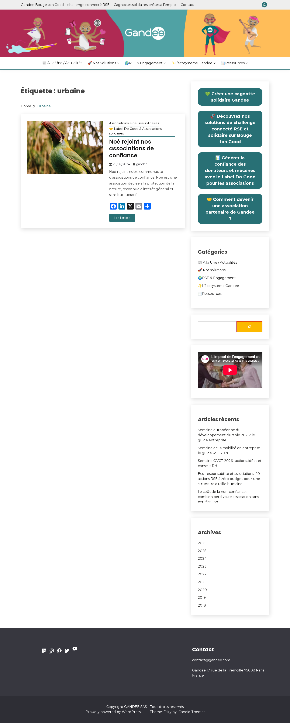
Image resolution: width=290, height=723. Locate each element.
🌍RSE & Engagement (144, 63)
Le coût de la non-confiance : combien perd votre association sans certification (228, 497)
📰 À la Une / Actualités (62, 63)
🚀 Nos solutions (102, 63)
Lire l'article (122, 218)
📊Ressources (233, 63)
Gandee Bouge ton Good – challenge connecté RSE (65, 5)
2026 (202, 543)
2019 (202, 598)
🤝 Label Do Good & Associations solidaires (135, 131)
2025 (202, 551)
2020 (202, 590)
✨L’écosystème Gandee (191, 63)
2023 (202, 566)
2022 (202, 574)
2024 (202, 559)
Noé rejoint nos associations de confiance (131, 148)
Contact (187, 5)
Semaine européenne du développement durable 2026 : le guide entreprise (226, 435)
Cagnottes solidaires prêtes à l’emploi (145, 5)
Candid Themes (192, 712)
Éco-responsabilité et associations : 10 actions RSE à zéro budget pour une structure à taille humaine (229, 479)
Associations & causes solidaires (134, 123)
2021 (202, 582)
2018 (202, 605)
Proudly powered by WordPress (113, 712)
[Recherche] (249, 326)
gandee (142, 164)
